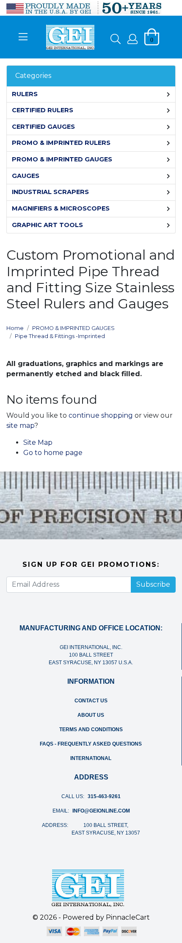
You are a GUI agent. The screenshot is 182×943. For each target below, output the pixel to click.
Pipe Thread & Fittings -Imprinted (60, 336)
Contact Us (91, 701)
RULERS (25, 94)
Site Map (37, 442)
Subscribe (153, 584)
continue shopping (101, 415)
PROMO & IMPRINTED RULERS (61, 143)
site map (20, 426)
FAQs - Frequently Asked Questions (91, 744)
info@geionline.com (101, 811)
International (90, 758)
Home (15, 328)
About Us (90, 715)
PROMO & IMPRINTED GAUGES (62, 159)
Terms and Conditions (91, 729)
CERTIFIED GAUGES (43, 126)
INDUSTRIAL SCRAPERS (50, 192)
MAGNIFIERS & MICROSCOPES (61, 208)
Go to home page (53, 453)
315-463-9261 (104, 796)
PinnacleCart (128, 917)
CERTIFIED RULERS (42, 110)
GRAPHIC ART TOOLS (47, 225)
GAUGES (25, 176)
